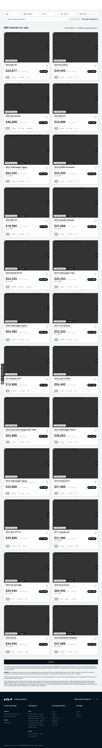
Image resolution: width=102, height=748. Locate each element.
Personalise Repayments (90, 19)
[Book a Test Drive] (2, 379)
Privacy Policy (34, 745)
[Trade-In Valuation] (2, 365)
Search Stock (55, 718)
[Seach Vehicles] (2, 372)
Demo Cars (55, 722)
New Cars (54, 720)
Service (78, 711)
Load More (51, 662)
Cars (53, 711)
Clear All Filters (75, 19)
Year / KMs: (64, 14)
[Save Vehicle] (47, 66)
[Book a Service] (2, 368)
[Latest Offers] (2, 375)
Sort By (80, 28)
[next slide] (48, 47)
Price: (44, 14)
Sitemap (40, 745)
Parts (77, 713)
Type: (6, 14)
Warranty (78, 716)
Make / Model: (28, 14)
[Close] (2, 382)
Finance (54, 716)
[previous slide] (5, 47)
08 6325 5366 (7, 722)
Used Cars (55, 724)
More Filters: (82, 14)
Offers (54, 713)
